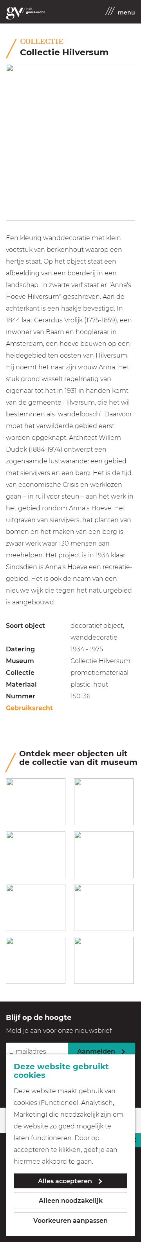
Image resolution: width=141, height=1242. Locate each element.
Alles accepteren (65, 1181)
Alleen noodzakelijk (71, 1200)
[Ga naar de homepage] (25, 13)
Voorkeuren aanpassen (70, 1220)
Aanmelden (96, 1051)
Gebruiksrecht (29, 708)
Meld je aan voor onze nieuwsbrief (59, 1030)
